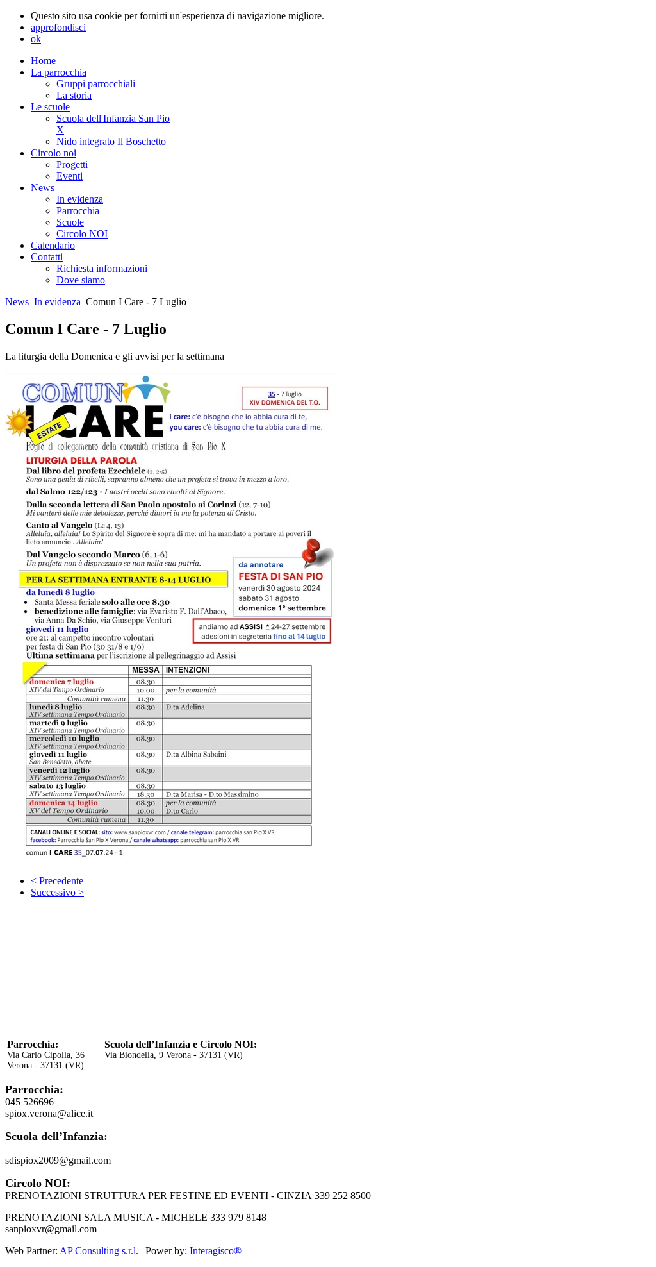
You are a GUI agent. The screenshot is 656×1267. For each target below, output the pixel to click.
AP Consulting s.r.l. (99, 1250)
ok (36, 38)
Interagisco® (216, 1250)
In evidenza (57, 301)
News (17, 301)
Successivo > (57, 892)
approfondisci (58, 27)
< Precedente (57, 880)
